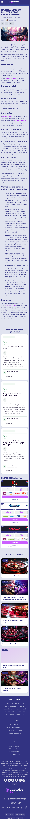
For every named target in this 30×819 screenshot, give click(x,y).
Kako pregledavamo (15, 749)
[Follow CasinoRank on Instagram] (9, 780)
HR (14, 784)
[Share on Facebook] (6, 23)
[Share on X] (2, 23)
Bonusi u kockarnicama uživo (14, 727)
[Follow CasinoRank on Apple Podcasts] (23, 780)
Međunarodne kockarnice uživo (14, 736)
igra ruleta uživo (6, 116)
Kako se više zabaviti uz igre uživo (14, 706)
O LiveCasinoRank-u (14, 746)
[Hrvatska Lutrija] (17, 799)
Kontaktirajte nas (15, 754)
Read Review (14, 499)
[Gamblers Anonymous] (20, 803)
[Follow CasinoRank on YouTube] (16, 780)
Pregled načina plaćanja (15, 730)
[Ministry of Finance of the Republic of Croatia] (4, 799)
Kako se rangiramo (14, 752)
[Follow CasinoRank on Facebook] (5, 780)
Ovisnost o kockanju (15, 733)
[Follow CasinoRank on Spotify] (20, 780)
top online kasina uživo (20, 120)
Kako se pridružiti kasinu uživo (15, 703)
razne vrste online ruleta (12, 78)
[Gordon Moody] (12, 803)
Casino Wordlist (14, 725)
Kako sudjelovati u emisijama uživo (15, 714)
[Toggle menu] (2, 2)
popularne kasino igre (10, 305)
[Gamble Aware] (12, 807)
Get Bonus (15, 496)
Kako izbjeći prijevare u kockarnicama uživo (14, 709)
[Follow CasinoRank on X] (12, 780)
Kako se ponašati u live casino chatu (14, 712)
